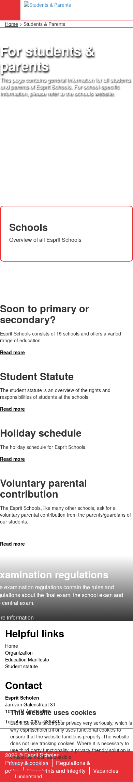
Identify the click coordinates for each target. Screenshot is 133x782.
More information (28, 763)
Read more (12, 352)
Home (11, 23)
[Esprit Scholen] (47, 9)
